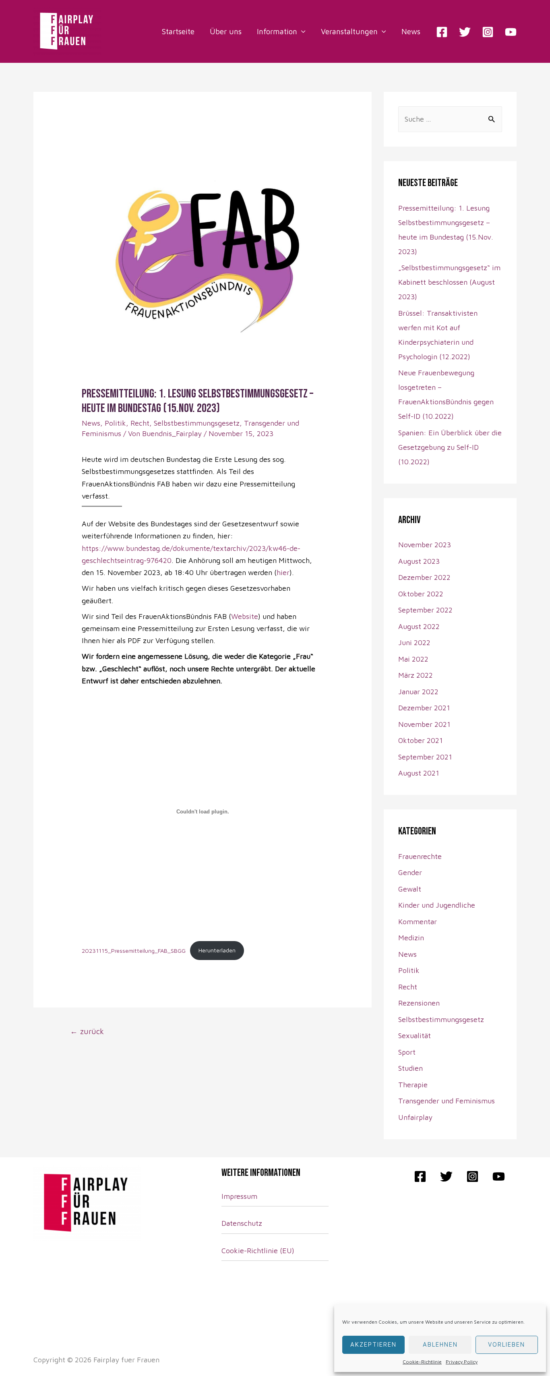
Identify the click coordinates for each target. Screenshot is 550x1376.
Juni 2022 (414, 642)
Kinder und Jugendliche (436, 905)
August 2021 (418, 773)
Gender (410, 872)
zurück (87, 1031)
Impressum (239, 1196)
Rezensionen (419, 1003)
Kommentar (417, 921)
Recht (139, 423)
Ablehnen (440, 1344)
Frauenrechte (420, 856)
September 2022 (425, 610)
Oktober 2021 (420, 740)
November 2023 (424, 544)
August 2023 (419, 561)
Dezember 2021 (424, 708)
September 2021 (425, 757)
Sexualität (414, 1035)
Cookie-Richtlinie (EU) (257, 1250)
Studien (410, 1068)
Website (244, 616)
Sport (407, 1052)
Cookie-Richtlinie (422, 1362)
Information (277, 31)
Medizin (411, 937)
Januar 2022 (418, 691)
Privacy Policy (462, 1362)
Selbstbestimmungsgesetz (197, 423)
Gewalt (409, 889)
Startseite (177, 31)
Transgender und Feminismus (446, 1101)
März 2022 (415, 675)
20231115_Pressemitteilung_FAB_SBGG (134, 950)
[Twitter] (465, 32)
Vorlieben (506, 1344)
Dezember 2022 (424, 577)
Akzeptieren (373, 1344)
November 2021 (424, 724)
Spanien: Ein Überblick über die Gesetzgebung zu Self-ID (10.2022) (450, 447)
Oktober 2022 (420, 594)
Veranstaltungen (349, 31)
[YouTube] (511, 32)
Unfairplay (415, 1117)
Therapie (413, 1084)
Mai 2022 (413, 659)
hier (283, 572)
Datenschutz (241, 1223)
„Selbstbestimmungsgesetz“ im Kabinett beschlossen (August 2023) (449, 282)
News (410, 31)
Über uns (226, 31)
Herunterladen (217, 950)
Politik (115, 423)
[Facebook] (442, 32)
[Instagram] (488, 32)
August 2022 (419, 626)
